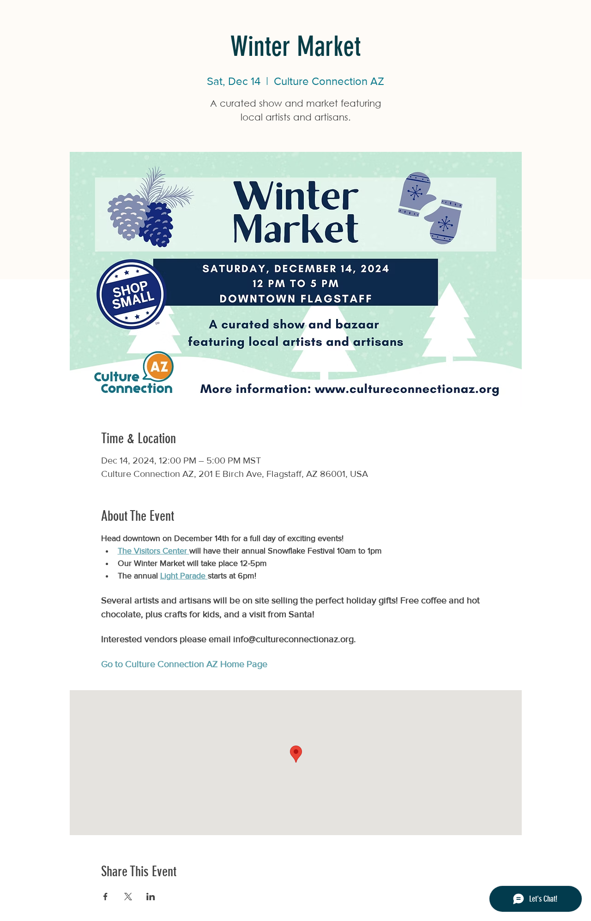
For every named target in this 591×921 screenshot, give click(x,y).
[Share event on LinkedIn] (150, 896)
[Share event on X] (128, 896)
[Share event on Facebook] (105, 896)
